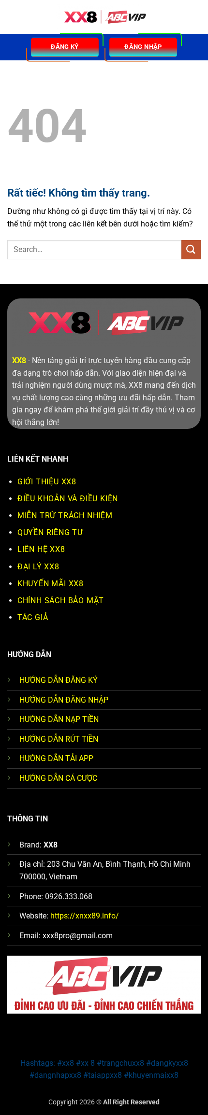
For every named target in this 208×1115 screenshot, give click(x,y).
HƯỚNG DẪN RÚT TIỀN (58, 739)
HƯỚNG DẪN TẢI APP (56, 758)
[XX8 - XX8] (104, 17)
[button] (13, 16)
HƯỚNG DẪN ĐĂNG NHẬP (63, 700)
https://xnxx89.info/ (84, 915)
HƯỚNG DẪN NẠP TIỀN (59, 719)
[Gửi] (191, 249)
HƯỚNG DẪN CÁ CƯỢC (58, 778)
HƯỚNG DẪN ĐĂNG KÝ (58, 680)
